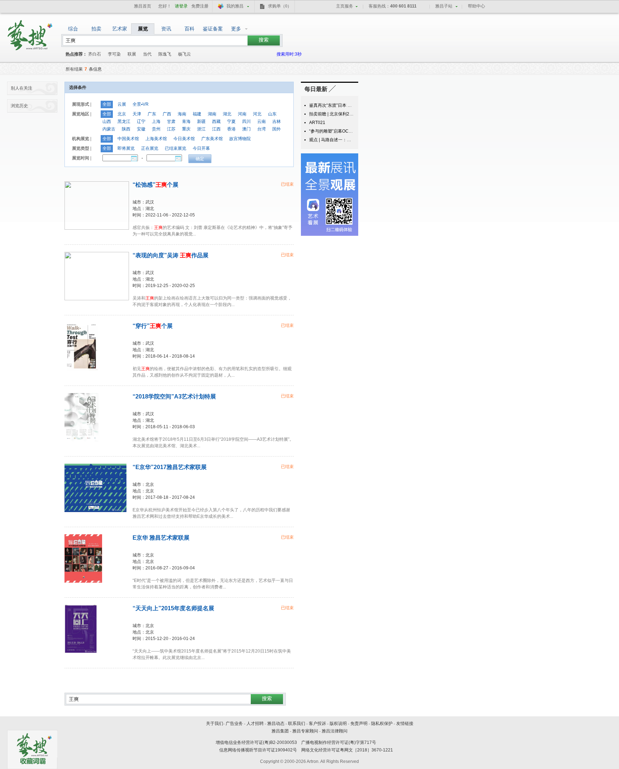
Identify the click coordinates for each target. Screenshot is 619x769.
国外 (276, 129)
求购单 (280, 6)
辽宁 (141, 121)
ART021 (317, 122)
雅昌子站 (443, 6)
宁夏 (231, 121)
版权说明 (338, 723)
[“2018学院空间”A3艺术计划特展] (81, 417)
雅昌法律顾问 (334, 731)
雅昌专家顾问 (305, 731)
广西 (167, 113)
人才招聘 (255, 723)
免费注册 (199, 6)
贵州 (156, 129)
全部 (106, 104)
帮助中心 (476, 6)
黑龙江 (123, 121)
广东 (152, 113)
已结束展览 (175, 148)
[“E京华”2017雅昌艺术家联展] (95, 488)
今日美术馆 (184, 138)
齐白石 (94, 54)
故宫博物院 (240, 138)
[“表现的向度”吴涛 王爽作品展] (96, 276)
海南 (182, 113)
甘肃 (171, 121)
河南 (242, 113)
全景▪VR (141, 104)
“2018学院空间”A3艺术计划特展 (174, 396)
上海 (156, 121)
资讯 (166, 29)
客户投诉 (317, 723)
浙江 (201, 129)
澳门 (246, 129)
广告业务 (234, 723)
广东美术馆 (212, 138)
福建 (197, 113)
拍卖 (96, 29)
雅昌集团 (280, 731)
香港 (231, 129)
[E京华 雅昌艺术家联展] (83, 558)
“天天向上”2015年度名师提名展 (173, 608)
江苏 (171, 129)
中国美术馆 (128, 138)
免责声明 (359, 723)
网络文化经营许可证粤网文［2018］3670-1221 (347, 750)
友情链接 (404, 723)
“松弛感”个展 (155, 185)
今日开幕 (201, 148)
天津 (137, 113)
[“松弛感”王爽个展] (96, 205)
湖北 (227, 113)
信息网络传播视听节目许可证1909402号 (258, 750)
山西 (106, 121)
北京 (121, 113)
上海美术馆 (156, 138)
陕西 (126, 129)
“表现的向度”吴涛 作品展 (170, 255)
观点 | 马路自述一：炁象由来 (336, 139)
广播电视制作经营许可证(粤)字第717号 (338, 742)
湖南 (212, 113)
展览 (143, 29)
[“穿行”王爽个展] (81, 347)
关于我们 (214, 723)
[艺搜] (30, 32)
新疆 (201, 121)
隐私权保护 (382, 723)
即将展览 (126, 148)
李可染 (114, 54)
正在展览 (149, 148)
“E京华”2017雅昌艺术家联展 (170, 467)
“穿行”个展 (153, 326)
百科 (189, 29)
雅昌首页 (142, 6)
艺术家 (119, 29)
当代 (147, 54)
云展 (121, 104)
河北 (257, 113)
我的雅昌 (235, 6)
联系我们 (296, 723)
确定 (200, 158)
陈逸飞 (164, 54)
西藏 (216, 121)
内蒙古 (108, 129)
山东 (272, 113)
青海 (186, 121)
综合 (73, 29)
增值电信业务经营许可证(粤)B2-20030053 (256, 742)
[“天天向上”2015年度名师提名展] (80, 629)
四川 (246, 121)
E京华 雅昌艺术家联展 (161, 538)
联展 (132, 54)
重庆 (186, 129)
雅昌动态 (275, 723)
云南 (261, 121)
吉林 (276, 121)
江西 (216, 129)
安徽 (141, 129)
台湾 (261, 129)
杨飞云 (184, 54)
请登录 (181, 6)
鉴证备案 (213, 29)
